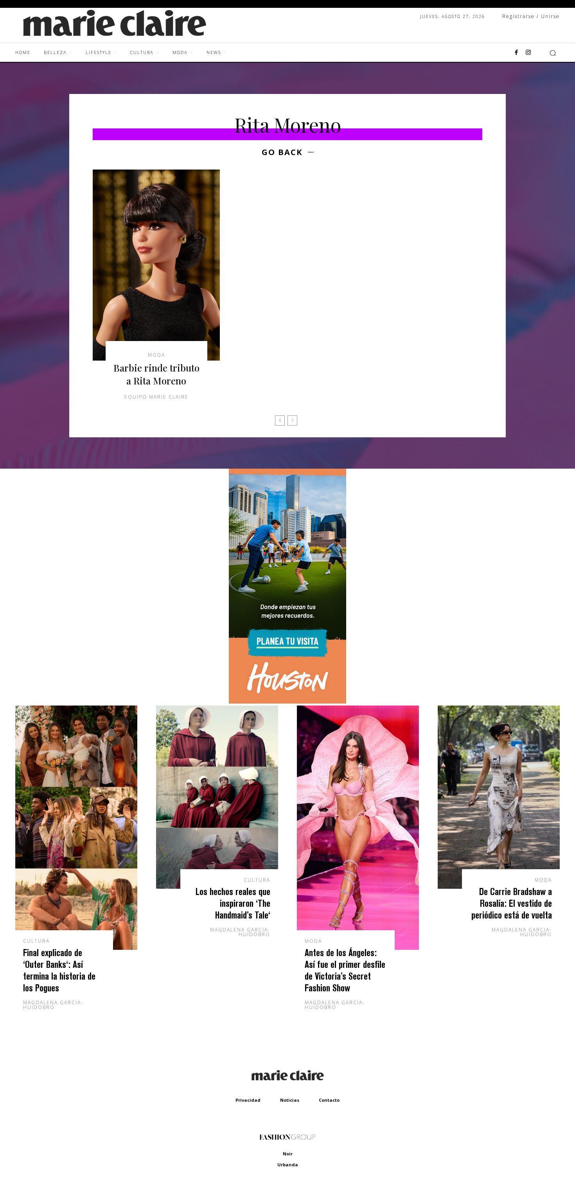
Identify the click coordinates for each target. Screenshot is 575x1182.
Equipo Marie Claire (156, 396)
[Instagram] (528, 53)
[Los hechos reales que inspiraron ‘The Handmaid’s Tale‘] (217, 797)
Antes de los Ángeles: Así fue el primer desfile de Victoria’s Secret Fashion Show (345, 970)
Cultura (36, 941)
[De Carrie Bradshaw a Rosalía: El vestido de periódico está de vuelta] (499, 797)
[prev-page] (280, 420)
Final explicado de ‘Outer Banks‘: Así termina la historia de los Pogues (59, 970)
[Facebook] (516, 53)
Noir (288, 1154)
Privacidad (248, 1100)
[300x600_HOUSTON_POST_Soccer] (287, 701)
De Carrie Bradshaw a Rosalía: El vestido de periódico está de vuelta (511, 903)
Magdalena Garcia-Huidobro (53, 1005)
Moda (156, 355)
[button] (553, 53)
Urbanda (287, 1165)
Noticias (289, 1100)
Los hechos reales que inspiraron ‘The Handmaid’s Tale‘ (233, 903)
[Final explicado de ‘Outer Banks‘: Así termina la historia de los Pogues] (76, 828)
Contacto (329, 1100)
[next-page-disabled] (292, 420)
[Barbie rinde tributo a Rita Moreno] (156, 265)
